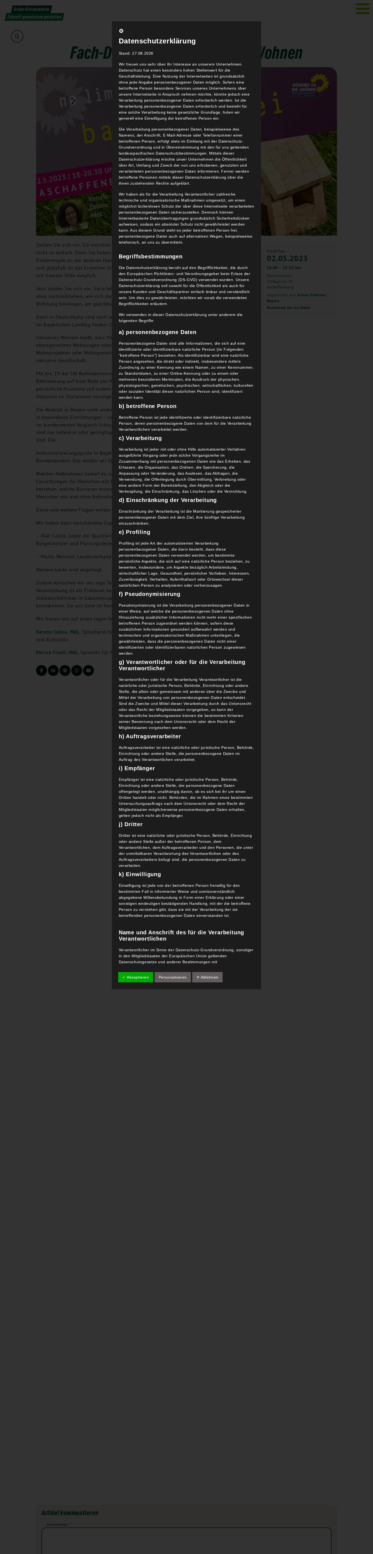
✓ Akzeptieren (135, 977)
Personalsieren (173, 977)
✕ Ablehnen (207, 977)
